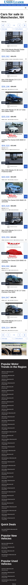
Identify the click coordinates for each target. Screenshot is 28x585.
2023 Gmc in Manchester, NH (7, 477)
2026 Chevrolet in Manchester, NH (8, 414)
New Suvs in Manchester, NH (7, 544)
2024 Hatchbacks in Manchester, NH (9, 511)
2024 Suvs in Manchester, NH (7, 399)
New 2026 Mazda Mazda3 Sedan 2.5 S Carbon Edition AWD (13, 50)
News (5, 5)
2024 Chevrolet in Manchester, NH (8, 492)
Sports (18, 5)
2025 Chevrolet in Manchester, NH (8, 466)
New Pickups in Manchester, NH (8, 548)
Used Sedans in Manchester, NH (8, 573)
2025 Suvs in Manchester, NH (7, 395)
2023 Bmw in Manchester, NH (8, 402)
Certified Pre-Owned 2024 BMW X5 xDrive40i (14, 201)
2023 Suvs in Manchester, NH (7, 410)
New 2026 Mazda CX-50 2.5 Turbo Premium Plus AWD (13, 291)
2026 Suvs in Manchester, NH (7, 372)
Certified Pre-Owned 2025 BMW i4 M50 (13, 140)
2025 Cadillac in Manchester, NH (8, 481)
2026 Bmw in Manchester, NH (8, 380)
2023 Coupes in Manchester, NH (8, 515)
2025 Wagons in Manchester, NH (8, 489)
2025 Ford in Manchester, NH (7, 485)
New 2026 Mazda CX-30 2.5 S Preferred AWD (12, 170)
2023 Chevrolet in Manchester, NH (8, 451)
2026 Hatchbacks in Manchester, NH (9, 432)
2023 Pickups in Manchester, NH (8, 444)
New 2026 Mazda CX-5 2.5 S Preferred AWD (12, 80)
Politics (9, 5)
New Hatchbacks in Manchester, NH (9, 555)
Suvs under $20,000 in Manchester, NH (9, 530)
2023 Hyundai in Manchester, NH (8, 500)
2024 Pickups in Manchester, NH (8, 447)
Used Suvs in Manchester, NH (7, 569)
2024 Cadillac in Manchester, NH (8, 470)
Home (2, 5)
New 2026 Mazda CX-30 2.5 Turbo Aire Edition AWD (13, 110)
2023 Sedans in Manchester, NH (8, 421)
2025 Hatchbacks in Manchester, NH (9, 459)
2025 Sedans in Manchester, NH (8, 429)
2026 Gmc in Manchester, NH (7, 387)
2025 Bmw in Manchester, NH (8, 391)
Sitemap (14, 584)
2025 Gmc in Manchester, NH (7, 455)
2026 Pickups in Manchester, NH (8, 384)
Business (14, 5)
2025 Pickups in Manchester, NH (8, 462)
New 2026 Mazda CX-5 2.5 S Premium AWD (12, 231)
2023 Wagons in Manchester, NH (8, 519)
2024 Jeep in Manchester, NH (7, 474)
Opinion (22, 5)
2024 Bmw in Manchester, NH (8, 406)
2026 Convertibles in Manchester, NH (9, 440)
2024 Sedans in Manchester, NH (8, 425)
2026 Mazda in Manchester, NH (8, 376)
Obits (26, 5)
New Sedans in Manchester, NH (8, 551)
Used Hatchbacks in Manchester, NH (9, 581)
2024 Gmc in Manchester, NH (7, 436)
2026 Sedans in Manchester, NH (8, 417)
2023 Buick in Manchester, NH (8, 496)
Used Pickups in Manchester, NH (8, 577)
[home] (14, 2)
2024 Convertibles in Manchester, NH (9, 507)
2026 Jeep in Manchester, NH (7, 504)
